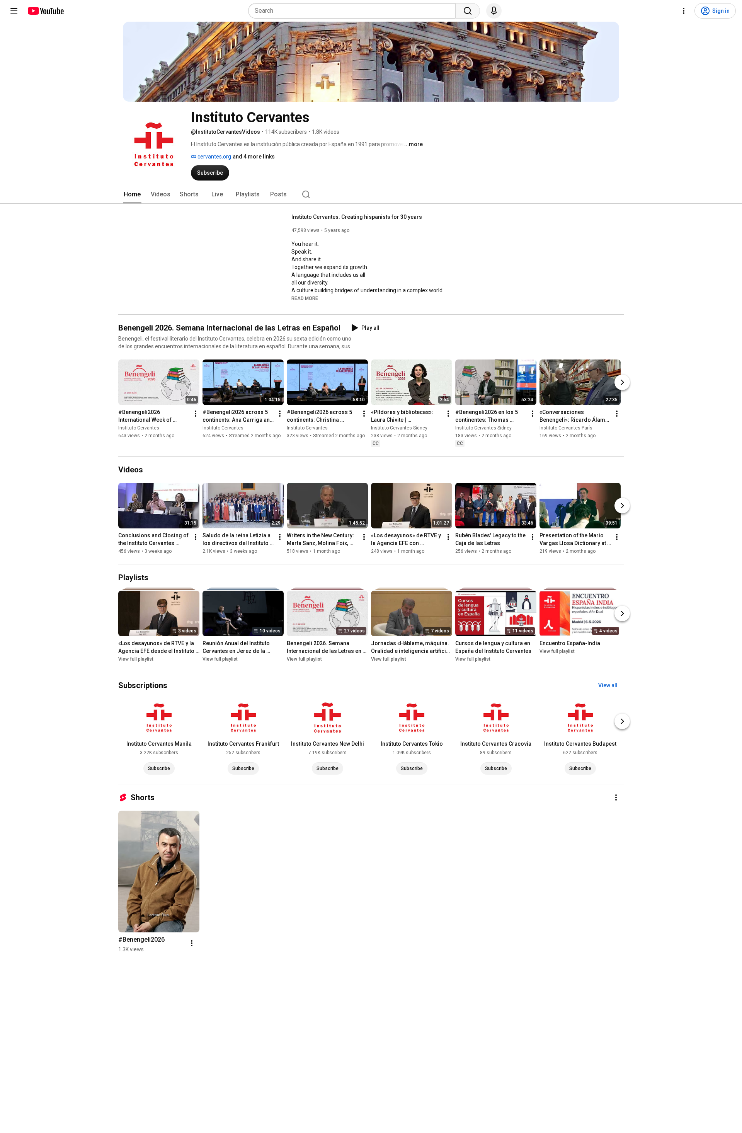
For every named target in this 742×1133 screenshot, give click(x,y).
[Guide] (14, 10)
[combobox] (354, 10)
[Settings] (683, 10)
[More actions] (195, 413)
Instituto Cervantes (138, 428)
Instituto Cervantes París (565, 428)
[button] (304, 298)
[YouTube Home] (45, 11)
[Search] (467, 11)
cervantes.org (213, 156)
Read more (304, 298)
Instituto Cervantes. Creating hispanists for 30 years (356, 217)
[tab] (132, 194)
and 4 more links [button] (254, 156)
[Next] (622, 382)
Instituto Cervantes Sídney (399, 428)
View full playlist (135, 659)
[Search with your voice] (494, 11)
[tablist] (371, 194)
